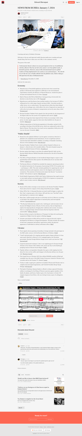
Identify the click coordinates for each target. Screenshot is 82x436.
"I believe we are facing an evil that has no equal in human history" (33, 388)
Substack (35, 433)
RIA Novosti (41, 143)
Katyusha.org (24, 79)
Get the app (47, 430)
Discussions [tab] (27, 374)
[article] (41, 381)
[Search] (63, 2)
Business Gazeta (27, 254)
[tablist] (23, 334)
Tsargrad (42, 99)
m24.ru (41, 195)
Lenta (45, 260)
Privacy (41, 426)
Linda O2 (22, 345)
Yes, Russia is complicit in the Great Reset (30, 399)
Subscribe (71, 2)
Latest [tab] (22, 374)
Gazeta (49, 216)
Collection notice (50, 426)
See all (20, 407)
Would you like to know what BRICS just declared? (33, 378)
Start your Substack (37, 430)
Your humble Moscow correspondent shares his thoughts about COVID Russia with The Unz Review (35, 391)
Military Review (32, 212)
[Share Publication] (66, 2)
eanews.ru (28, 162)
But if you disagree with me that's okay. (26, 400)
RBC (37, 130)
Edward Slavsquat (24, 12)
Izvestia (45, 94)
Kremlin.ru (46, 50)
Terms (45, 426)
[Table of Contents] (1, 218)
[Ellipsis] (64, 346)
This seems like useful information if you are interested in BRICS (32, 380)
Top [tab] (19, 374)
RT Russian (28, 267)
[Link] (16, 86)
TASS (55, 115)
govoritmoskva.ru (30, 201)
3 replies (23, 354)
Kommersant (23, 111)
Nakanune (27, 122)
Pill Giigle (22, 359)
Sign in (78, 2)
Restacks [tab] (26, 334)
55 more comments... (22, 368)
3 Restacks (33, 320)
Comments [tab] (20, 334)
